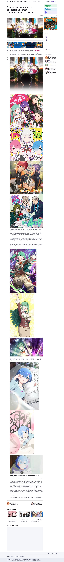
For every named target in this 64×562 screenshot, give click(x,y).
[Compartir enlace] (7, 59)
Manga (39, 1)
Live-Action (34, 1)
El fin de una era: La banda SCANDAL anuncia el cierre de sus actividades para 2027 (24, 520)
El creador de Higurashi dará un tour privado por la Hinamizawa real (52, 66)
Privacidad (17, 556)
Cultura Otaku (26, 1)
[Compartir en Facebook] (7, 51)
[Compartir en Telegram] (7, 55)
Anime (21, 1)
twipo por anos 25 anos (35, 559)
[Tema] (55, 1)
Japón (30, 1)
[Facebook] (49, 553)
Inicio (18, 1)
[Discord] (56, 553)
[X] (51, 553)
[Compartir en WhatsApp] (7, 57)
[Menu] (7, 1)
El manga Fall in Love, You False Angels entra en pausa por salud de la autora (12, 520)
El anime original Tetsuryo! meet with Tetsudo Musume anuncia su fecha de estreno (37, 520)
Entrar (52, 1)
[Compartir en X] (7, 53)
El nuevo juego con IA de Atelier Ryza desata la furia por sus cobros (14, 504)
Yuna (26, 521)
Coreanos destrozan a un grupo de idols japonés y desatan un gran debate (38, 504)
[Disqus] (24, 539)
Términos (12, 556)
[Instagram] (52, 553)
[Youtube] (54, 553)
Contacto (8, 556)
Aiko (38, 521)
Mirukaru (14, 521)
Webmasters (22, 556)
